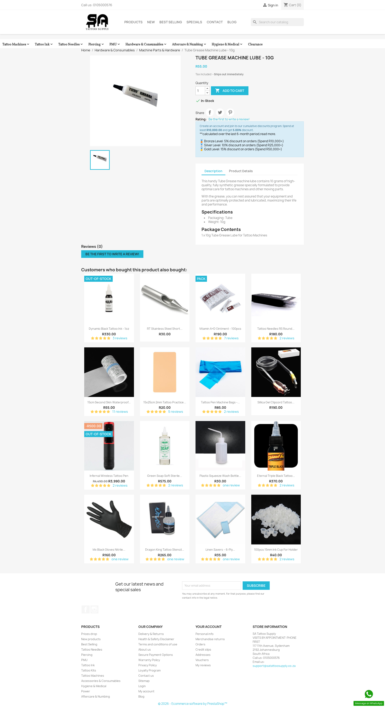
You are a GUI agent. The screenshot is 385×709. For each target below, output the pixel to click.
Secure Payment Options (155, 655)
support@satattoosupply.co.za (274, 666)
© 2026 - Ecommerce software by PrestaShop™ (192, 704)
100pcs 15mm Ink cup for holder (276, 549)
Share (210, 112)
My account (146, 691)
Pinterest (230, 112)
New (151, 22)
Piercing (96, 44)
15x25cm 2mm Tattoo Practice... (164, 402)
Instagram (94, 609)
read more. (268, 134)
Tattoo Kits (88, 670)
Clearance (255, 44)
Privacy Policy (147, 665)
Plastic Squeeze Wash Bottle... (220, 476)
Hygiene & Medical (227, 44)
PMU (115, 44)
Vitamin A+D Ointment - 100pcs (220, 329)
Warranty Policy (149, 660)
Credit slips (203, 649)
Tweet (220, 112)
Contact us (146, 675)
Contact (215, 22)
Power (85, 691)
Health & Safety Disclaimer (156, 639)
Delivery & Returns (151, 634)
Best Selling (170, 22)
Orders (200, 644)
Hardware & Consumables (146, 44)
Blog (231, 22)
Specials (194, 22)
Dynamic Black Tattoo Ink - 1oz (109, 329)
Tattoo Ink (44, 44)
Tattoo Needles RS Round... (276, 329)
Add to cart (229, 90)
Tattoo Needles (71, 44)
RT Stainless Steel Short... (164, 329)
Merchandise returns (210, 639)
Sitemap (144, 681)
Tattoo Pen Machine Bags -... (220, 402)
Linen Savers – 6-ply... (220, 549)
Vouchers (202, 660)
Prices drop (89, 634)
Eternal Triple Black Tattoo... (276, 476)
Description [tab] (213, 171)
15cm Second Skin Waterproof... (109, 402)
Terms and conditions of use (157, 644)
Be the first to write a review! (229, 119)
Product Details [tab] (241, 171)
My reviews (203, 665)
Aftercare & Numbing (189, 44)
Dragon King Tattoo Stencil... (164, 549)
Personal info (205, 634)
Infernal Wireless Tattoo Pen (109, 476)
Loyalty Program (149, 670)
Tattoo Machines (16, 44)
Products (133, 22)
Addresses (203, 655)
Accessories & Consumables (101, 681)
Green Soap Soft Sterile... (164, 476)
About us (144, 649)
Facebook (86, 609)
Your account (209, 627)
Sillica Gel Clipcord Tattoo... (275, 402)
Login (142, 686)
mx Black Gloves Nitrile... (109, 549)
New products (91, 639)
